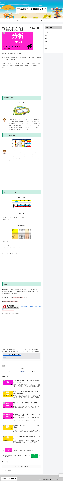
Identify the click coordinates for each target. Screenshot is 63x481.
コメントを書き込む (21, 466)
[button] (34, 371)
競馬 (4, 365)
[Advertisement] (21, 83)
